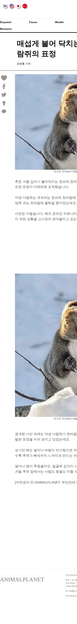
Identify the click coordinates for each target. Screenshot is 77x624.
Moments (6, 28)
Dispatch (5, 22)
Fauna (33, 22)
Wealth (59, 22)
